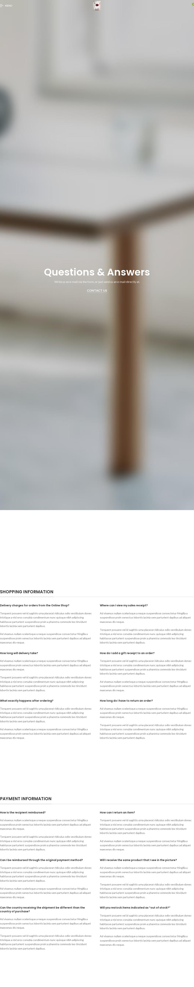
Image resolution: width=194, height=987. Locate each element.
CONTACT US (97, 290)
